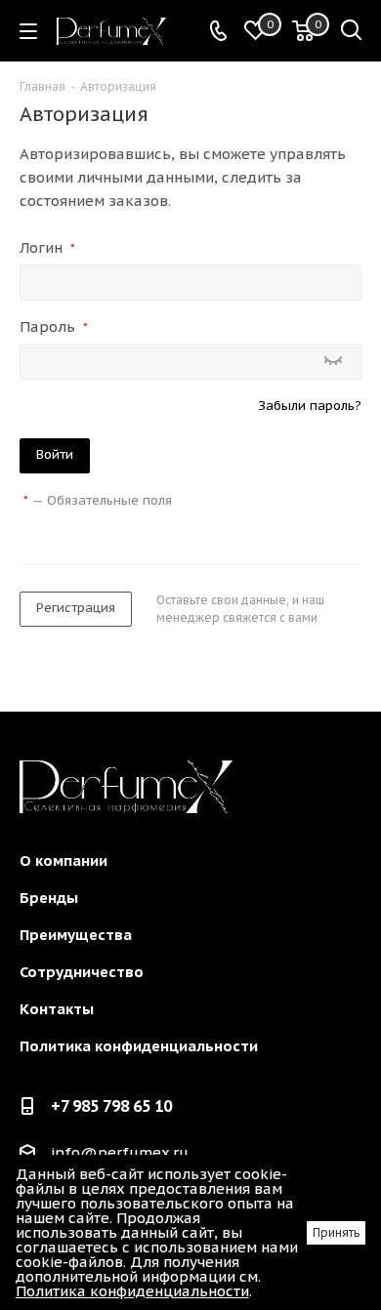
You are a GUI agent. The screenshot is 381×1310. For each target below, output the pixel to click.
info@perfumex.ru (120, 1153)
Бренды (49, 897)
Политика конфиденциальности (139, 1046)
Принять (336, 1232)
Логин (47, 247)
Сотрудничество (82, 971)
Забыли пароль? (309, 405)
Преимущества (76, 934)
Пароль (54, 326)
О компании (63, 860)
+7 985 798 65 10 (111, 1106)
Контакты (57, 1009)
